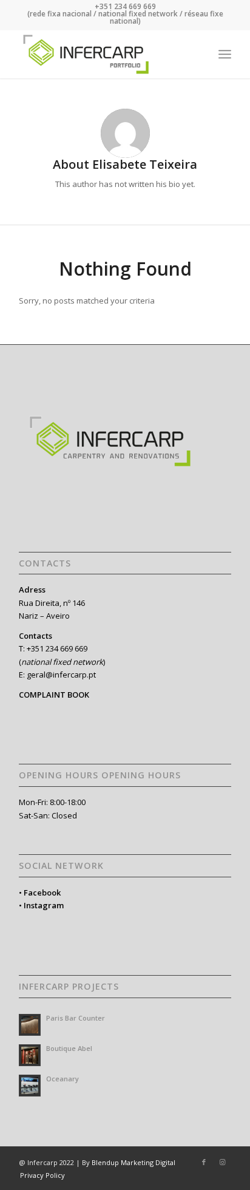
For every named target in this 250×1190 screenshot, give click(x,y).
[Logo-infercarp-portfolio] (104, 54)
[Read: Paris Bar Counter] (30, 1025)
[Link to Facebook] (204, 1162)
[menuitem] (224, 54)
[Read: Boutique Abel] (30, 1055)
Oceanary (62, 1078)
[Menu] (224, 54)
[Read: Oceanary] (30, 1085)
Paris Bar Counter (75, 1017)
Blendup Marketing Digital (133, 1162)
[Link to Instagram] (222, 1162)
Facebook (42, 892)
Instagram (44, 905)
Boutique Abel (69, 1048)
